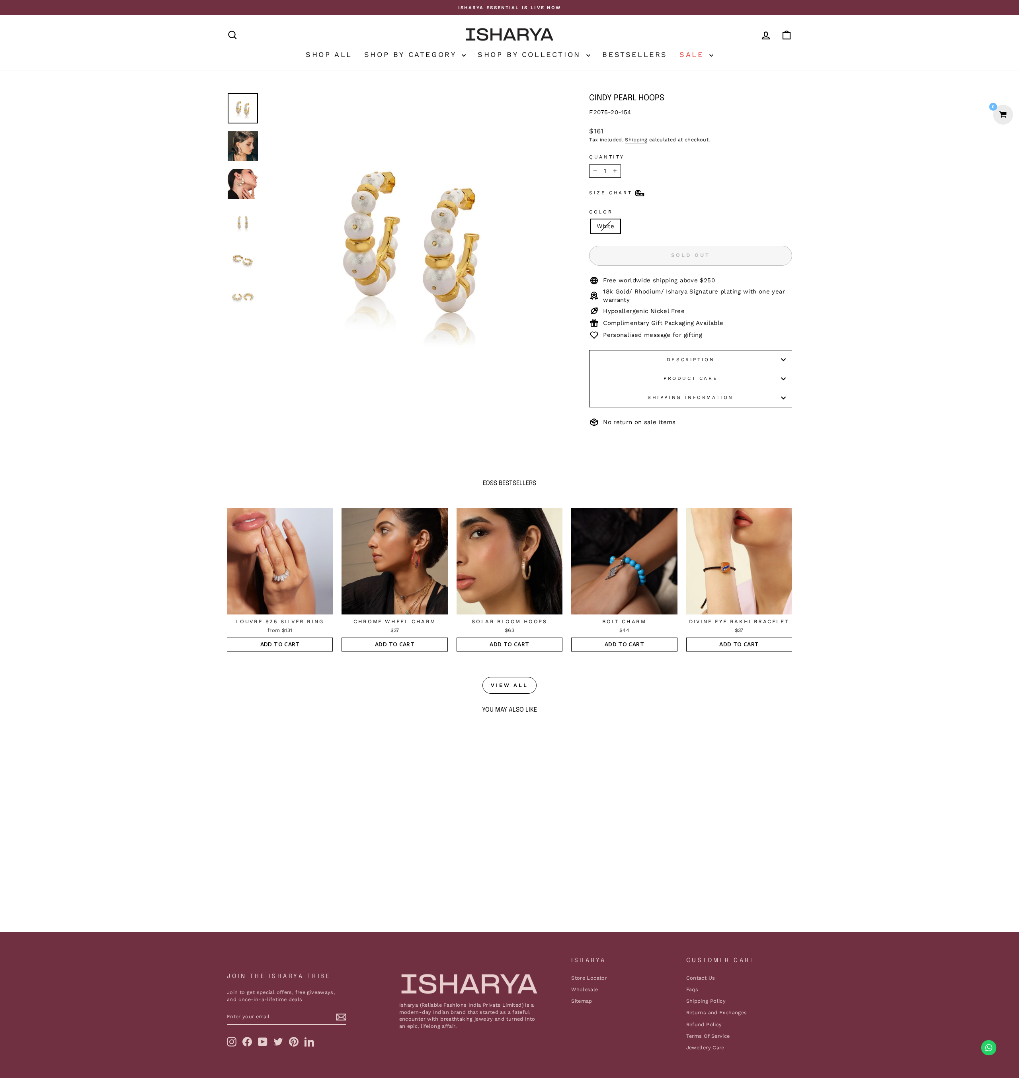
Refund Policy (704, 1024)
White (605, 226)
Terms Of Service (708, 1036)
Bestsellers (635, 54)
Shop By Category (412, 54)
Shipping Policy (706, 1001)
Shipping (636, 140)
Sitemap (581, 1001)
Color (601, 212)
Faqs (692, 989)
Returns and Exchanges (716, 1012)
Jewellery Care (705, 1048)
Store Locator (589, 978)
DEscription (691, 359)
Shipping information (691, 397)
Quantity (607, 157)
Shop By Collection (531, 54)
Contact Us (700, 978)
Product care (691, 378)
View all (509, 685)
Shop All (329, 54)
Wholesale (584, 989)
